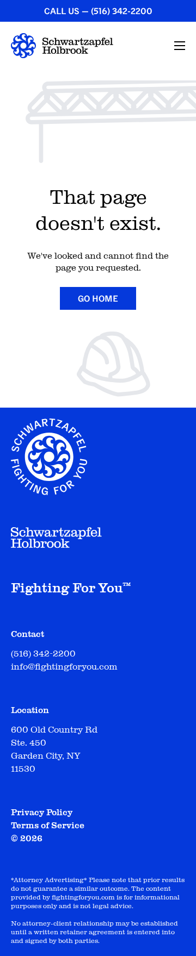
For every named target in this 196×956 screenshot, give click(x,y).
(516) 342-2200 (121, 11)
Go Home (98, 298)
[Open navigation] (179, 45)
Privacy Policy (41, 812)
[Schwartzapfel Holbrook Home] (62, 45)
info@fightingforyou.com (64, 667)
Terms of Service (47, 825)
